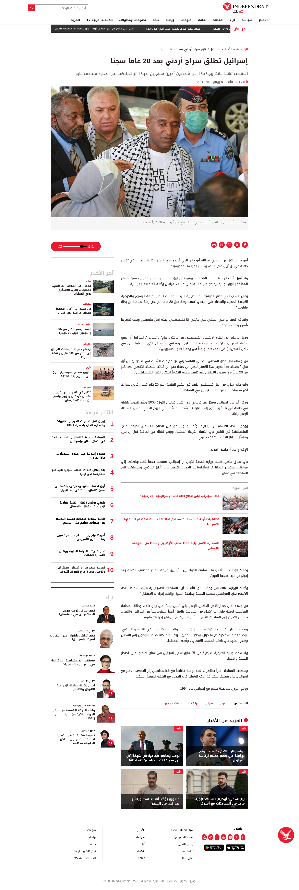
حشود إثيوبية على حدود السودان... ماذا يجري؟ (80, 456)
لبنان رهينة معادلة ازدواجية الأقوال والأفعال (76, 687)
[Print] (214, 245)
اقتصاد (218, 20)
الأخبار (263, 20)
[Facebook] (243, 837)
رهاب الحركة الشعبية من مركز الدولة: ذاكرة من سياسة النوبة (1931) (73, 714)
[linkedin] (217, 837)
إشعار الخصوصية (183, 836)
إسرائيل (209, 703)
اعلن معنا (187, 858)
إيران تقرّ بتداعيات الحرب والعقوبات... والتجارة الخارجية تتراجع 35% (79, 423)
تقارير (88, 281)
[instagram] (230, 837)
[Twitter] (236, 837)
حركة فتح (193, 703)
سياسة (246, 20)
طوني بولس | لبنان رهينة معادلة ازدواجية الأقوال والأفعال (82, 504)
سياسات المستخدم (182, 829)
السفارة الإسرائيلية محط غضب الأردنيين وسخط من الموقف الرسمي (175, 545)
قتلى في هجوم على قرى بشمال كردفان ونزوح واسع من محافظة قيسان (115, 29)
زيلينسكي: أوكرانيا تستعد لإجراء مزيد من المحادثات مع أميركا (219, 801)
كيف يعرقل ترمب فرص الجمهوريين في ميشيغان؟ (77, 612)
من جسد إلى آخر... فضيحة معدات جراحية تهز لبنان (73, 311)
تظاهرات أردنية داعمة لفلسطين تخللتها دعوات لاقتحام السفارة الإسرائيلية (171, 522)
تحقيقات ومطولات (132, 20)
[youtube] (223, 837)
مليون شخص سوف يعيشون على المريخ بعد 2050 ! (194, 29)
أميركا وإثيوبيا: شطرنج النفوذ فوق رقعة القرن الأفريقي (81, 537)
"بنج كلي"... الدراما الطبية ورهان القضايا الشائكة (82, 553)
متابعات (87, 304)
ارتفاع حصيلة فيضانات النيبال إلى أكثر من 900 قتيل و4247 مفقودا (71, 353)
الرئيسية (242, 49)
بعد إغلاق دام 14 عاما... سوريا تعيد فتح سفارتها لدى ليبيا (78, 472)
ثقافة (202, 20)
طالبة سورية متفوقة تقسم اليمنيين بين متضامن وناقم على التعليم (80, 521)
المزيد (75, 20)
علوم (88, 367)
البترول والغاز (83, 324)
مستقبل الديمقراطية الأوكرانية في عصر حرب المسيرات (73, 662)
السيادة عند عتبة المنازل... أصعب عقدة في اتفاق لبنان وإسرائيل (78, 439)
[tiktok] (210, 837)
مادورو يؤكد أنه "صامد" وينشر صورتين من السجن (156, 801)
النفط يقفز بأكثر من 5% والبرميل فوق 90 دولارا (74, 331)
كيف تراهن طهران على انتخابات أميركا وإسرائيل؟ (72, 637)
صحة (156, 20)
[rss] (204, 837)
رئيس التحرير (185, 844)
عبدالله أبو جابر (173, 703)
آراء (232, 20)
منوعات (186, 20)
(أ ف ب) (242, 82)
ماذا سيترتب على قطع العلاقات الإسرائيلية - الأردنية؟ (179, 496)
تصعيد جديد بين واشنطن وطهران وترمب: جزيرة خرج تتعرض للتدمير (81, 569)
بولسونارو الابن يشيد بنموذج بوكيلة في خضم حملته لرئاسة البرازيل (221, 756)
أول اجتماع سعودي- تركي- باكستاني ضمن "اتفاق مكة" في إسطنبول (80, 488)
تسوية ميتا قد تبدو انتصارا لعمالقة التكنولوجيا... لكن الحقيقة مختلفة (76, 739)
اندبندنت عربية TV (99, 20)
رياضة (170, 20)
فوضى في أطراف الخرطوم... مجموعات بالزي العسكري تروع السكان (71, 290)
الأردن (222, 703)
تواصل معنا (186, 851)
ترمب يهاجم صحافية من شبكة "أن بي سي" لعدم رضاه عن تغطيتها (153, 758)
